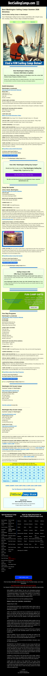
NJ (43, 472)
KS (26, 470)
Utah (36, 544)
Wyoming (42, 547)
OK (26, 475)
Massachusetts (20, 533)
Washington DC (21, 550)
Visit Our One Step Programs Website (12, 317)
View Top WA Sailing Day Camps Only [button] (23, 174)
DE (34, 467)
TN (8, 478)
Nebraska (26, 536)
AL (4, 467)
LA (34, 470)
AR (17, 467)
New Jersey (42, 536)
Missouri (42, 533)
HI (4, 470)
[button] (23, 155)
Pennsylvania (31, 541)
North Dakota (37, 538)
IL (12, 470)
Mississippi (37, 533)
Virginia (19, 547)
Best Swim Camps (11, 541)
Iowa (41, 527)
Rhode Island (37, 541)
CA (21, 467)
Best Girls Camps (4, 555)
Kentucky (25, 530)
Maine (36, 530)
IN (17, 470)
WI (38, 478)
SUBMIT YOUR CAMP (8, 443)
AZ (13, 467)
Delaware (31, 524)
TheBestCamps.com (23, 671)
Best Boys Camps (4, 538)
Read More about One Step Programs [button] (13, 372)
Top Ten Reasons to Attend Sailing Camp (23, 489)
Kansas (19, 530)
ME (38, 470)
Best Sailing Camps (12, 564)
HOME (7, 485)
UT (17, 478)
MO (21, 472)
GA (43, 467)
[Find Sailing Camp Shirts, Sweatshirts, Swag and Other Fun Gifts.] (13, 302)
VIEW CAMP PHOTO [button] (9, 232)
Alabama (19, 520)
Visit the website (6, 405)
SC (43, 475)
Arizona (30, 520)
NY (8, 475)
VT (21, 478)
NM (4, 475)
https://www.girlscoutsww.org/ (10, 390)
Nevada (30, 536)
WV (34, 478)
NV (34, 472)
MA (4, 472)
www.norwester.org (7, 219)
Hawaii (19, 527)
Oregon (25, 541)
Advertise (33, 22)
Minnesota (31, 533)
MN (13, 472)
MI (8, 472)
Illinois (30, 527)
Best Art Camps (4, 527)
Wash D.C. (6, 481)
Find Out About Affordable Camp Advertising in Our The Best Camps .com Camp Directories (23, 582)
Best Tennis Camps (12, 547)
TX (13, 478)
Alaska (25, 520)
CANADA (15, 481)
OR (30, 475)
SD (4, 478)
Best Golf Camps (4, 558)
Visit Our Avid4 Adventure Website (11, 90)
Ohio (41, 538)
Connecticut (26, 524)
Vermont (42, 544)
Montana (19, 536)
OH (21, 475)
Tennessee (26, 544)
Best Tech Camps (11, 544)
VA (25, 478)
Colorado (19, 524)
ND (17, 475)
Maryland (42, 530)
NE (30, 472)
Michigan (25, 533)
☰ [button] (37, 2)
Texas (30, 544)
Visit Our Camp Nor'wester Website (12, 191)
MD (43, 470)
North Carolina (32, 538)
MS (17, 472)
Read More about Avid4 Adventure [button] (12, 148)
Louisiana (31, 530)
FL (38, 467)
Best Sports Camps (12, 538)
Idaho (25, 527)
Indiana (36, 527)
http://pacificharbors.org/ (9, 414)
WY (43, 478)
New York (26, 538)
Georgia (41, 524)
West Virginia (31, 547)
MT (26, 472)
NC (13, 475)
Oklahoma (20, 541)
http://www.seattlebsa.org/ (9, 426)
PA (34, 475)
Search (23, 22)
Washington (26, 547)
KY (30, 470)
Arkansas (36, 520)
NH (38, 472)
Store (14, 22)
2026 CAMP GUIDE (29, 456)
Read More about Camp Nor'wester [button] (12, 255)
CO (26, 467)
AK (9, 467)
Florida (36, 524)
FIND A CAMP (26, 485)
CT (30, 467)
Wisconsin (37, 547)
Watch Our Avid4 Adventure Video (11, 115)
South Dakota (20, 544)
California (42, 520)
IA (21, 470)
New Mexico (20, 538)
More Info (34, 307)
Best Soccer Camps (12, 533)
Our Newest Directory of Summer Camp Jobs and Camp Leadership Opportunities (23, 586)
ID (8, 470)
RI (38, 475)
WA (30, 478)
